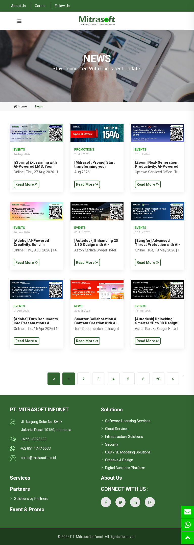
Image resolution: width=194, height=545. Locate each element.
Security (111, 444)
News (78, 306)
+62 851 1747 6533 (35, 448)
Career (40, 6)
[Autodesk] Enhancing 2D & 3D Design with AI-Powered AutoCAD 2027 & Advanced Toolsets (96, 247)
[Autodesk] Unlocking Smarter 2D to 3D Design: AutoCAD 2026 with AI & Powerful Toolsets (156, 325)
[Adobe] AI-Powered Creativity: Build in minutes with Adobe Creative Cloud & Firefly (34, 247)
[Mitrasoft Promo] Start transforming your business (94, 166)
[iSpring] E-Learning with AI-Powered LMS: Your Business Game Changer (35, 166)
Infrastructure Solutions (124, 437)
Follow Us (62, 6)
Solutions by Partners (31, 499)
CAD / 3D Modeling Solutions (128, 452)
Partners (20, 489)
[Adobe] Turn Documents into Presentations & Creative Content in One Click (36, 325)
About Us (18, 6)
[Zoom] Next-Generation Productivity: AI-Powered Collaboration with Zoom (156, 166)
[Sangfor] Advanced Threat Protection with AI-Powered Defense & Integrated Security (157, 247)
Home (22, 106)
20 (158, 379)
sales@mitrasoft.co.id (38, 458)
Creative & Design (119, 460)
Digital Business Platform (125, 468)
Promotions (84, 149)
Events (19, 149)
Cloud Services (117, 429)
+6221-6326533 (33, 439)
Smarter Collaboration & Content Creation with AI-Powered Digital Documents (96, 325)
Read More (25, 184)
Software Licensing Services (127, 421)
